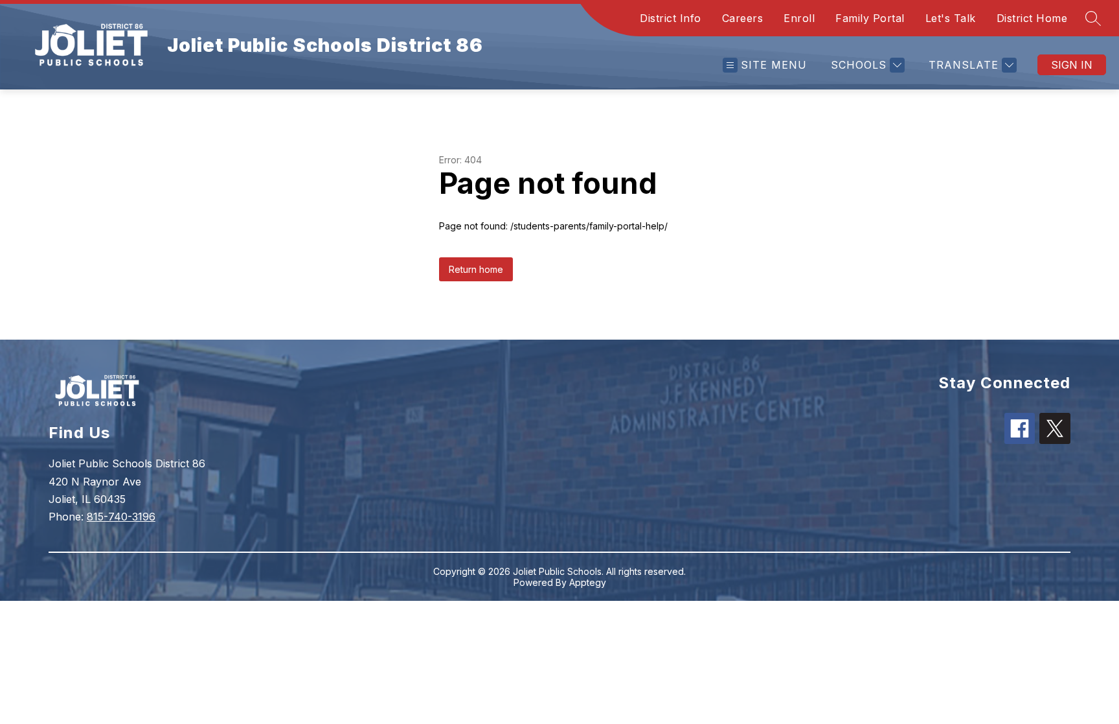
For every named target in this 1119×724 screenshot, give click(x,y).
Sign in (1071, 64)
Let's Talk (950, 18)
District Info (670, 18)
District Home (1032, 18)
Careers (742, 18)
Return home (476, 269)
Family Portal (870, 18)
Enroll (799, 18)
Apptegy (587, 582)
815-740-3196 (121, 516)
